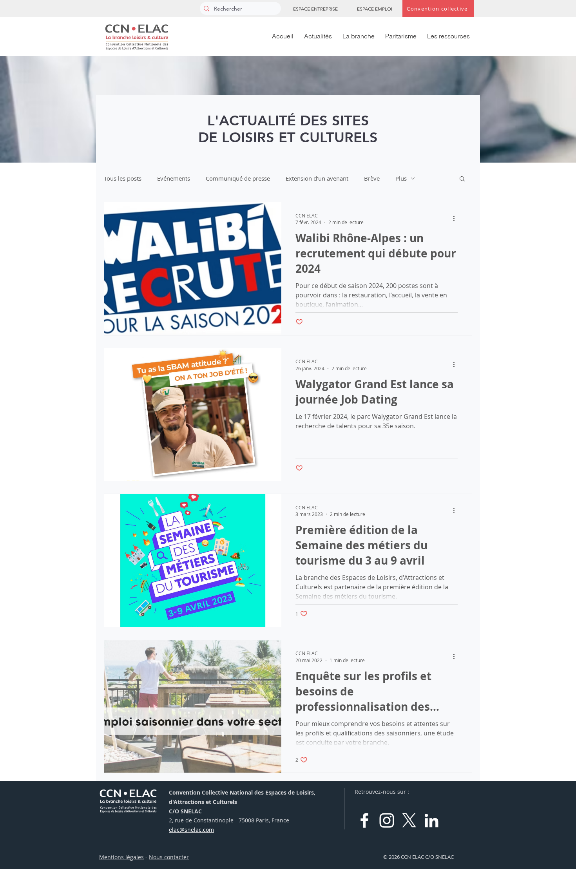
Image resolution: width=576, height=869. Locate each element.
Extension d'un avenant (317, 178)
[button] (462, 179)
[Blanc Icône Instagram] (387, 820)
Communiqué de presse (238, 178)
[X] (409, 820)
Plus (401, 178)
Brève (372, 178)
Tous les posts (122, 178)
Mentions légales (121, 857)
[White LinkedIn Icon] (431, 820)
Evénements (173, 178)
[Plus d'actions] (456, 218)
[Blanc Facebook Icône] (364, 820)
